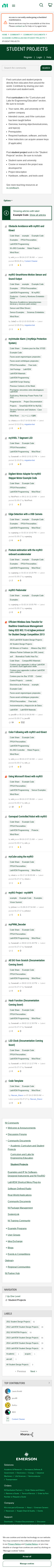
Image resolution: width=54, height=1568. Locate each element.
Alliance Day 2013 (38, 648)
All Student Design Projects (17, 1365)
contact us (20, 26)
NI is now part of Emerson (14, 1507)
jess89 (14, 715)
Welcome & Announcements (22, 1128)
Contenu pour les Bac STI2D (33, 348)
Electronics (21, 1472)
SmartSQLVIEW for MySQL (30, 406)
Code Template (16, 1080)
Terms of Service (28, 1493)
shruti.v (14, 875)
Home (4, 34)
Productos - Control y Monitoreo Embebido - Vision (27, 297)
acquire (28, 1354)
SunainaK (15, 456)
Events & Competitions (19, 1254)
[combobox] (20, 68)
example (25, 236)
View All (27, 1382)
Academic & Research (13, 1469)
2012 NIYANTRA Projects (16, 1332)
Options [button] (7, 200)
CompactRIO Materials (31, 661)
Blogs (10, 1248)
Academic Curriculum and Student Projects (23, 37)
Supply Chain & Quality (26, 1510)
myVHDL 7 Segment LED (21, 437)
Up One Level (13, 1296)
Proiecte (35, 830)
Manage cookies (27, 1564)
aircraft (9, 1359)
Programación (15, 402)
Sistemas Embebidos (35, 312)
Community (15, 34)
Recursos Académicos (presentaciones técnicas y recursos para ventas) (25, 303)
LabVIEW (27, 369)
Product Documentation (25, 1521)
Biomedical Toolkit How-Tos (27, 657)
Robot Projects (33, 248)
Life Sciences (20, 1476)
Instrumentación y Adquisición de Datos (26, 706)
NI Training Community (19, 1220)
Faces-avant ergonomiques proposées (25, 357)
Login (39, 57)
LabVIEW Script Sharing (19, 382)
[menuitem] (41, 5)
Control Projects (16, 680)
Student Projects (19, 1164)
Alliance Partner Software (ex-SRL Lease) (26, 652)
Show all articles (38, 215)
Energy (31, 1472)
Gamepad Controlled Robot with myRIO (28, 816)
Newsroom (10, 1510)
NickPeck (15, 497)
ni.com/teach (12, 188)
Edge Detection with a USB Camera (25, 514)
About (29, 1507)
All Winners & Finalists (19, 648)
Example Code (37, 236)
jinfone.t (14, 907)
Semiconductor (34, 1476)
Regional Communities (19, 1267)
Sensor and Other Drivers (20, 308)
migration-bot (30, 325)
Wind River (14, 252)
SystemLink (13, 1214)
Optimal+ (9, 1260)
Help (49, 57)
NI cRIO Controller (17, 248)
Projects (13, 406)
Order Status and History (35, 1490)
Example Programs (17, 1228)
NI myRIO (36, 293)
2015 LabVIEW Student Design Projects (22, 1348)
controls (29, 680)
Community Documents (34, 34)
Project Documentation (33, 402)
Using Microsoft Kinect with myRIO (26, 776)
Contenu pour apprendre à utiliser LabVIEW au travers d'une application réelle (27, 665)
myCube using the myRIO (21, 856)
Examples (14, 240)
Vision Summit (16, 902)
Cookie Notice (31, 1544)
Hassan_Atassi (17, 1095)
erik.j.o (14, 257)
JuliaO (14, 321)
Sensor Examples (17, 312)
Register (28, 57)
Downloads (8, 1521)
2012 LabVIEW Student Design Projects (22, 1327)
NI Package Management (20, 1208)
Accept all (27, 1556)
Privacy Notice (14, 1544)
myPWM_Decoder (17, 924)
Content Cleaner (31, 261)
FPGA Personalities (29, 240)
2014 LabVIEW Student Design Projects (22, 1343)
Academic (10, 1354)
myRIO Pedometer (17, 590)
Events (40, 1510)
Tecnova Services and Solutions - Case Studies (26, 411)
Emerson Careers (41, 1507)
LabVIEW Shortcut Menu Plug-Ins (24, 1182)
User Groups (14, 1235)
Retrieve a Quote (12, 1493)
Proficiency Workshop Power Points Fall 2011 (26, 397)
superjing (15, 533)
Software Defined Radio (19, 1188)
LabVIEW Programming (19, 244)
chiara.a (14, 421)
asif (11, 657)
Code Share (14, 236)
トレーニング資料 (28, 416)
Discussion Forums (17, 1134)
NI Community (12, 1123)
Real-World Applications (20, 1195)
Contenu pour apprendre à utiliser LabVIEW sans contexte (27, 671)
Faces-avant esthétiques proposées (24, 361)
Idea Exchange (15, 1241)
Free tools (33, 365)
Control (38, 676)
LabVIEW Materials (17, 373)
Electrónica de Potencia (19, 685)
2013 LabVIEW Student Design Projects (22, 1338)
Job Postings (15, 369)
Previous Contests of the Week (22, 386)
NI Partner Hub (12, 1273)
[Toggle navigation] (14, 6)
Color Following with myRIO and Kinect (28, 732)
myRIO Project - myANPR (21, 892)
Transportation (11, 1479)
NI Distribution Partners (13, 1490)
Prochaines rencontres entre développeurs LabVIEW (27, 391)
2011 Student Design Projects (18, 1322)
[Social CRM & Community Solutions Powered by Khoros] (27, 1433)
